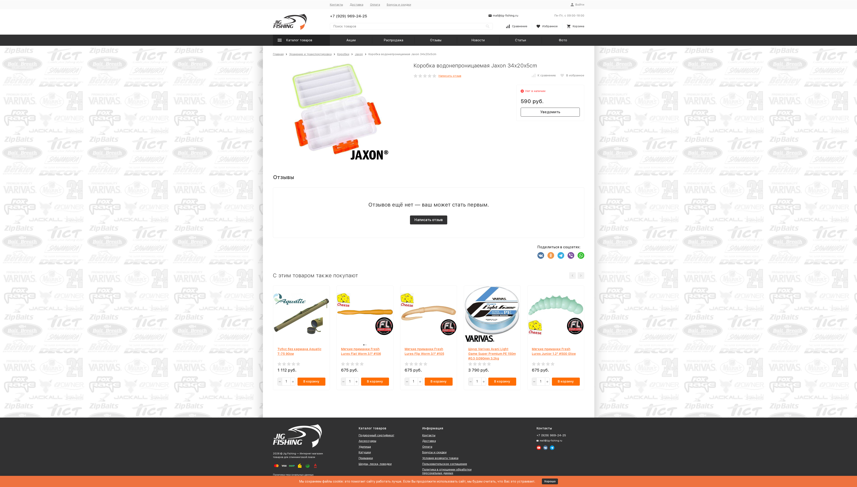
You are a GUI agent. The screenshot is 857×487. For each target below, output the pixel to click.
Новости (478, 40)
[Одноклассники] (550, 255)
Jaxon (359, 54)
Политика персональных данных (293, 474)
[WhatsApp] (581, 255)
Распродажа (393, 40)
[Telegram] (560, 255)
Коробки (343, 54)
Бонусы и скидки (399, 4)
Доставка (356, 4)
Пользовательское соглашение (444, 464)
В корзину (311, 381)
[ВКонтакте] (540, 255)
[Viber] (571, 255)
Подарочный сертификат (376, 435)
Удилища (365, 446)
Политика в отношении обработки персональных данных (447, 471)
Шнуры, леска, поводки (375, 464)
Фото (563, 40)
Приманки (366, 458)
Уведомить (550, 112)
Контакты (336, 4)
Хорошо (550, 481)
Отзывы (435, 40)
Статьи (520, 40)
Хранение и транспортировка (310, 54)
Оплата (375, 4)
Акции (351, 40)
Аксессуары (367, 441)
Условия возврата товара (440, 458)
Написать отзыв (450, 75)
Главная (278, 54)
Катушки (365, 452)
